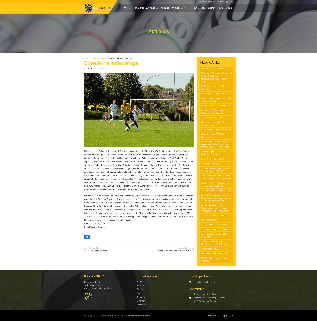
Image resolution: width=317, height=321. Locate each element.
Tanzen (140, 293)
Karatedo (141, 297)
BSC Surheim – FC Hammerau (215, 225)
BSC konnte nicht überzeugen (214, 93)
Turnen (140, 289)
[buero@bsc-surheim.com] (191, 282)
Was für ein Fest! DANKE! (212, 69)
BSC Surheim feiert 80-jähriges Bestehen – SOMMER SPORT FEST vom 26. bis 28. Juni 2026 (215, 144)
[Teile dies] (87, 237)
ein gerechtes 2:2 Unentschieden (215, 105)
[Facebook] (227, 2)
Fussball (140, 285)
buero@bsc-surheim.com (205, 282)
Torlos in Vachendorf (210, 164)
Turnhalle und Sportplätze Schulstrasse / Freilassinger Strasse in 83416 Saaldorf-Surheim (209, 297)
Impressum (227, 315)
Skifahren (141, 301)
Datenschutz (212, 315)
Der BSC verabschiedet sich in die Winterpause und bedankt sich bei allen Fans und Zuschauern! (216, 198)
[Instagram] (232, 2)
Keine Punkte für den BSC (213, 159)
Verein (139, 282)
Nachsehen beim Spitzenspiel (214, 253)
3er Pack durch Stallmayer (213, 118)
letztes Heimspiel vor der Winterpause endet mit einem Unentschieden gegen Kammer (215, 208)
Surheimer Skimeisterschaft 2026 (215, 191)
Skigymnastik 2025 (209, 249)
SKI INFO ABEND (209, 220)
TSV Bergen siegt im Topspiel (214, 229)
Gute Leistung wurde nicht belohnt (216, 130)
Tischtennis (142, 305)
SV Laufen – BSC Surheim (213, 216)
